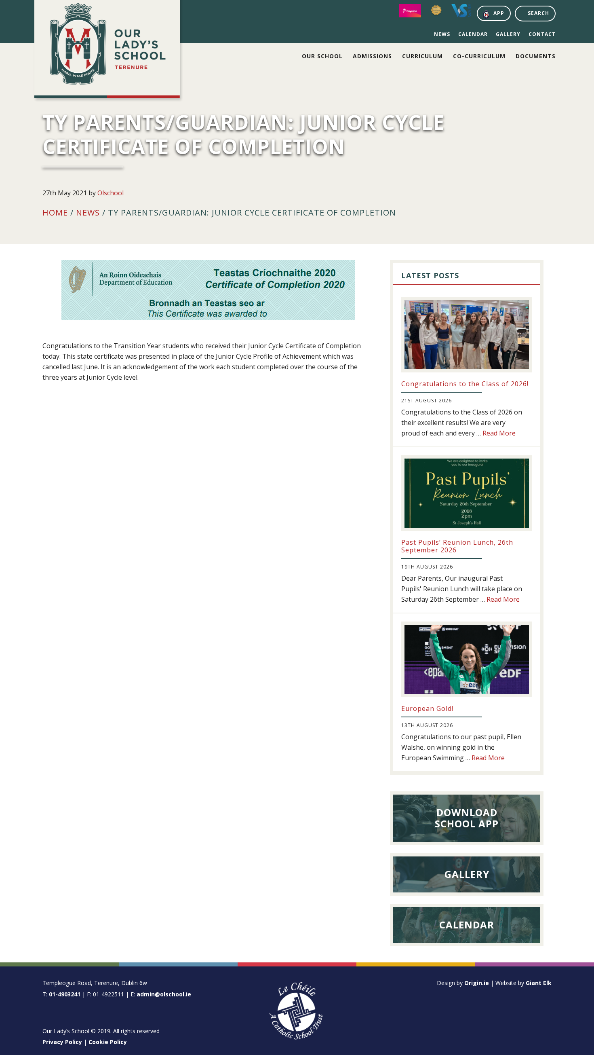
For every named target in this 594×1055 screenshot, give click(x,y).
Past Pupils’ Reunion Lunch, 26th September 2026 (457, 546)
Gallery (508, 34)
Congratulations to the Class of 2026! (465, 383)
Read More (499, 433)
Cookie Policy (107, 1042)
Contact (542, 34)
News (442, 34)
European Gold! (427, 708)
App (498, 13)
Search (538, 13)
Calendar (473, 34)
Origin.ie (476, 983)
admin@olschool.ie (164, 994)
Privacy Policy (62, 1042)
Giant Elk (539, 983)
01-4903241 (64, 994)
